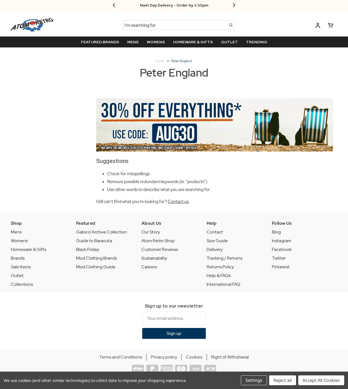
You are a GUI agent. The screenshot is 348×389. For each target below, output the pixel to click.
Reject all (283, 380)
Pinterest (281, 267)
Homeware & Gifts (28, 249)
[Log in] (318, 26)
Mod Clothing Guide (96, 267)
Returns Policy (220, 267)
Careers (149, 267)
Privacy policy (164, 357)
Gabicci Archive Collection (101, 232)
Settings (254, 380)
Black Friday (87, 249)
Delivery (214, 249)
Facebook (282, 249)
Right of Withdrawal (230, 357)
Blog (276, 232)
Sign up (174, 333)
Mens (16, 232)
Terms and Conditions (120, 357)
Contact (215, 232)
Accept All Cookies (321, 380)
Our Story (150, 232)
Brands (17, 258)
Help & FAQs (219, 275)
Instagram (281, 241)
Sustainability (154, 258)
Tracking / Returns (224, 258)
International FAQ (223, 284)
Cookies (194, 357)
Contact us (178, 201)
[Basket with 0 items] (330, 26)
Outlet (17, 275)
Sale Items (21, 267)
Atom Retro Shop (158, 241)
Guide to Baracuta (94, 241)
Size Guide (217, 241)
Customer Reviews (159, 249)
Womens (19, 241)
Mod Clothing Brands (96, 258)
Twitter (279, 258)
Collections (22, 284)
